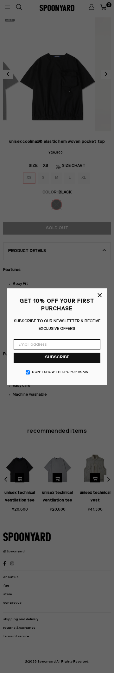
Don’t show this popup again (60, 372)
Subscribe (57, 357)
